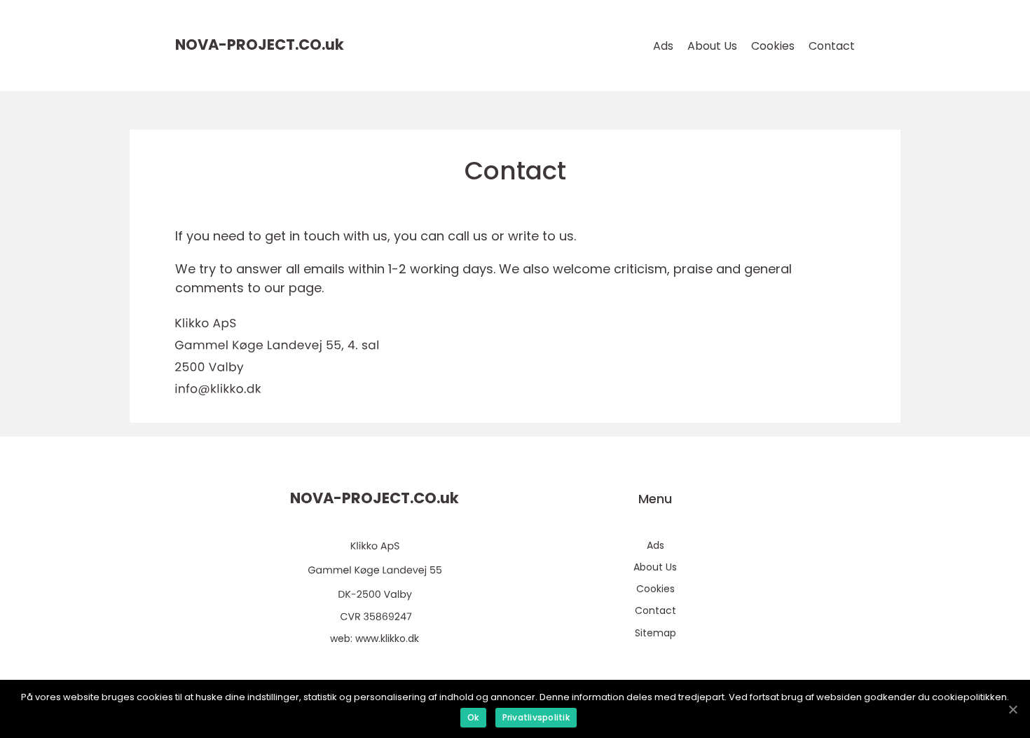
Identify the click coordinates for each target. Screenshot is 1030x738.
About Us (712, 46)
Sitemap (655, 633)
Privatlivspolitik (536, 717)
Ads (663, 46)
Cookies (773, 46)
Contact (832, 46)
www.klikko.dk (387, 638)
